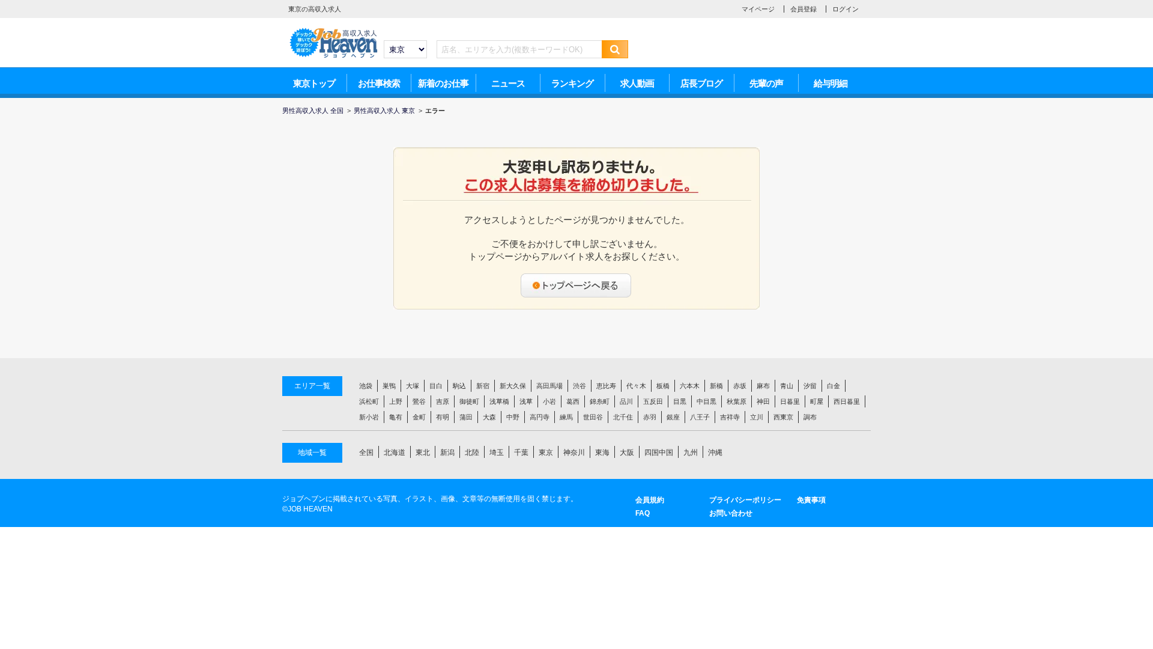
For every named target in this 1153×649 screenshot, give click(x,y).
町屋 (816, 401)
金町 (419, 417)
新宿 (482, 385)
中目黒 (706, 401)
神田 (763, 401)
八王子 (700, 417)
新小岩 (369, 417)
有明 (442, 417)
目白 (436, 385)
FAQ (642, 513)
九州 (690, 452)
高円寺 (539, 417)
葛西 (573, 401)
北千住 (623, 417)
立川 (756, 417)
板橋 (663, 385)
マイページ (758, 9)
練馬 (566, 417)
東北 (423, 452)
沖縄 (715, 452)
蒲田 (466, 417)
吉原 (442, 401)
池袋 (365, 385)
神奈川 (574, 452)
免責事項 (811, 500)
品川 (626, 401)
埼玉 (496, 452)
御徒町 (469, 401)
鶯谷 (419, 401)
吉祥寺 (730, 417)
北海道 (394, 452)
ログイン (845, 9)
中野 (512, 417)
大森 (489, 417)
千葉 (521, 452)
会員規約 (649, 500)
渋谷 (579, 385)
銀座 (673, 417)
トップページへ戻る (576, 285)
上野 (395, 401)
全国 (366, 452)
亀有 (395, 417)
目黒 (679, 401)
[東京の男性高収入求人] (333, 30)
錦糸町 (600, 401)
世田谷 (593, 417)
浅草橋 (499, 401)
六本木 (690, 385)
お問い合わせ (730, 513)
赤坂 (739, 385)
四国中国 (658, 452)
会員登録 (803, 9)
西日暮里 (847, 401)
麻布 (763, 385)
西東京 (783, 417)
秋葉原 (736, 401)
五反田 (653, 401)
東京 (546, 452)
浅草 (526, 401)
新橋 (716, 385)
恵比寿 (606, 385)
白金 (833, 385)
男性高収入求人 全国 (312, 110)
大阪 (627, 452)
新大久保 (513, 385)
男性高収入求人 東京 (384, 110)
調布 (810, 417)
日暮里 (790, 401)
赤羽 (649, 417)
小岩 (549, 401)
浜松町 (369, 401)
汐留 (810, 385)
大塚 (412, 385)
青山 (786, 385)
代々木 (636, 385)
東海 (602, 452)
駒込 (459, 385)
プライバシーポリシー (745, 500)
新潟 (447, 452)
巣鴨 (389, 385)
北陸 (472, 452)
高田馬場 (549, 385)
